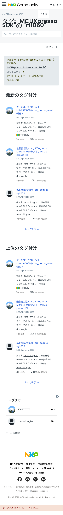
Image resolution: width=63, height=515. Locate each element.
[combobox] (31, 34)
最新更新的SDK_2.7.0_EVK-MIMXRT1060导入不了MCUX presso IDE (31, 152)
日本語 (43, 13)
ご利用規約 (20, 487)
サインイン (55, 4)
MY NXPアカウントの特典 (31, 472)
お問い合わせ (47, 468)
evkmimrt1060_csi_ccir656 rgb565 (32, 191)
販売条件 (29, 487)
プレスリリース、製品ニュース (24, 468)
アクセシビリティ (23, 491)
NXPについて (16, 463)
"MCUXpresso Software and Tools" (26, 67)
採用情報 (30, 463)
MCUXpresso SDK (13, 14)
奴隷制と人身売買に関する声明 (47, 487)
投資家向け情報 (45, 463)
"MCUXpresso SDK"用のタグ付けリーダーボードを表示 (31, 396)
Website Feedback (39, 491)
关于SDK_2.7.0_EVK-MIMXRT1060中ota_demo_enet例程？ (34, 110)
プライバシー (9, 487)
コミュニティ (14, 71)
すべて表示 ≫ (31, 229)
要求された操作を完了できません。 (21, 507)
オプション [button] (52, 47)
